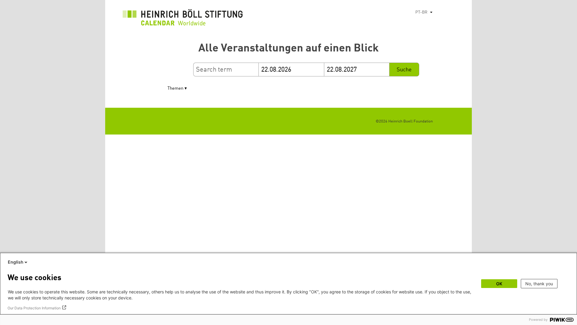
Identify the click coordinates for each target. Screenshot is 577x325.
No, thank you (539, 283)
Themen (175, 88)
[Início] (183, 19)
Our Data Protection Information (34, 308)
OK (499, 283)
